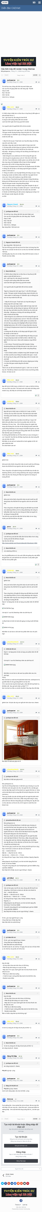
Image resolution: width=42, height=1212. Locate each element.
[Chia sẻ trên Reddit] (18, 1183)
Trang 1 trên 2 (21, 75)
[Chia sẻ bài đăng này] (38, 82)
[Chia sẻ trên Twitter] (2, 1183)
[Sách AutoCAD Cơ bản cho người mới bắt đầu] (2, 104)
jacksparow (6, 71)
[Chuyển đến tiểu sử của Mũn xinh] (4, 108)
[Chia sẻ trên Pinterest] (27, 1183)
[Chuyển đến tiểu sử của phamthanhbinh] (4, 643)
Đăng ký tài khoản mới (21, 1145)
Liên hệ (25, 1205)
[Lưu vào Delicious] (15, 1183)
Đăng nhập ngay (21, 1161)
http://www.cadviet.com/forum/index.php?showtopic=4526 (19, 543)
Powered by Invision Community (21, 1209)
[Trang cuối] (40, 75)
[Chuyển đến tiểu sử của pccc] (4, 527)
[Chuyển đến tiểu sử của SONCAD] (4, 402)
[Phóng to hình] (21, 740)
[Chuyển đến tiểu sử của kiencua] (4, 1100)
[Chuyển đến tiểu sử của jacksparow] (4, 81)
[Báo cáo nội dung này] (36, 82)
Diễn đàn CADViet (11, 8)
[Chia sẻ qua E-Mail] (24, 1183)
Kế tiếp (35, 75)
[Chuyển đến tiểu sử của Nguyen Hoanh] (4, 205)
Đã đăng (14, 82)
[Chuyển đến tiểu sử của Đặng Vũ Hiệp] (4, 1057)
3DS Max (27, 71)
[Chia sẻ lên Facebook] (5, 1183)
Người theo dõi (19, 1169)
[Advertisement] (21, 33)
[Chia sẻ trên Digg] (11, 1183)
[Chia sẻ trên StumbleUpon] (21, 1183)
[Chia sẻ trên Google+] (8, 1183)
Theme (17, 1205)
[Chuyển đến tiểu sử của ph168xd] (4, 879)
